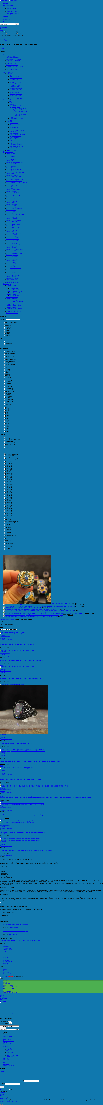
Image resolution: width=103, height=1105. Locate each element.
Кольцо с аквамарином (16, 88)
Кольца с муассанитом (12, 228)
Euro (6, 983)
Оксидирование (10, 438)
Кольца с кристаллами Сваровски (15, 213)
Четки (7, 526)
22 (7, 426)
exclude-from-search (11, 324)
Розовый (8, 402)
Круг (7, 362)
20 (7, 420)
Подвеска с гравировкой (19, 114)
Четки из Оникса (11, 294)
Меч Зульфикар (14, 131)
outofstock (8, 327)
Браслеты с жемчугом (16, 76)
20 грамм (8, 478)
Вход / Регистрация (8, 1065)
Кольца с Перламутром (12, 239)
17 (7, 410)
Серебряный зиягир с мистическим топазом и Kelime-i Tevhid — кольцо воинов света (30, 761)
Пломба (8, 524)
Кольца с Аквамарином (12, 192)
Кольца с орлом (10, 231)
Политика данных (8, 961)
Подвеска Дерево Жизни (19, 108)
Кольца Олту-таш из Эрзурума (14, 179)
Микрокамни (9, 545)
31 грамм (8, 495)
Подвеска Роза (17, 112)
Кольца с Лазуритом (12, 217)
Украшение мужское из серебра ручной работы (44, 609)
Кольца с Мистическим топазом (15, 226)
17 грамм (8, 473)
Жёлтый (8, 393)
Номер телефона (4, 1023)
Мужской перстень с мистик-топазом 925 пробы (17, 644)
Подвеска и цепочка (15, 136)
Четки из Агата (10, 286)
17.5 (7, 412)
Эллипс (8, 374)
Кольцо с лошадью (15, 199)
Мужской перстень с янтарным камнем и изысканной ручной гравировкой (64, 613)
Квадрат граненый (11, 358)
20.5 (7, 421)
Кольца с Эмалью (11, 260)
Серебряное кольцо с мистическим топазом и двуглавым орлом (22, 833)
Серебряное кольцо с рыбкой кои (32, 607)
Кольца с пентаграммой (12, 236)
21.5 (7, 425)
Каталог (5, 969)
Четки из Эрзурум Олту (12, 304)
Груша (7, 371)
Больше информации (6, 1101)
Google (2, 1094)
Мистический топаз (15, 105)
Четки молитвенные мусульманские (16, 310)
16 (6, 407)
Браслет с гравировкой (12, 57)
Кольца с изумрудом (15, 82)
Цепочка (8, 529)
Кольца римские (10, 188)
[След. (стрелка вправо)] (2, 1104)
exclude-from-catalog (11, 322)
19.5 (7, 418)
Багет (7, 367)
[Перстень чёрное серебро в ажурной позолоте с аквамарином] (16, 615)
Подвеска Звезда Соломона (17, 134)
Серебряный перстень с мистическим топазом (16, 743)
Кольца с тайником (11, 256)
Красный (8, 385)
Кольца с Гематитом (11, 201)
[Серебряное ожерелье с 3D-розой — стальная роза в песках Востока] (22, 612)
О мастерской (7, 973)
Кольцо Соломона (11, 276)
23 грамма (8, 482)
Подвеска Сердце (17, 115)
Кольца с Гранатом (11, 204)
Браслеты (5, 54)
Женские (8, 101)
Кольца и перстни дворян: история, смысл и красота (15, 924)
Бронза (7, 548)
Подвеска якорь (14, 149)
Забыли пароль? (4, 1089)
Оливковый (9, 399)
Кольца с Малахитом (12, 221)
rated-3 (7, 332)
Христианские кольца (12, 278)
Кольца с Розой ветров (12, 246)
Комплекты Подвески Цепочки (11, 99)
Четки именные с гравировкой (14, 308)
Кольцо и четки (14, 128)
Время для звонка (5, 1024)
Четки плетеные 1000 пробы (14, 311)
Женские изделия (8, 72)
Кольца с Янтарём (11, 262)
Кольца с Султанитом (12, 255)
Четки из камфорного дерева (14, 291)
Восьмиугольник (10, 366)
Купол (7, 369)
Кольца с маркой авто (12, 223)
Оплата (5, 958)
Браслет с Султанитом (16, 75)
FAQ (4, 951)
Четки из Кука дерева (15, 292)
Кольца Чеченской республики (14, 273)
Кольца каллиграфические (13, 169)
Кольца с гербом (10, 202)
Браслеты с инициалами (13, 60)
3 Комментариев (13, 927)
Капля (7, 372)
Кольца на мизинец (11, 178)
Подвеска (8, 532)
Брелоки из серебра (15, 124)
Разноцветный (10, 388)
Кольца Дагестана (11, 163)
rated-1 (7, 329)
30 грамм (8, 494)
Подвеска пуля (14, 143)
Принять (14, 1101)
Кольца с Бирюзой (11, 197)
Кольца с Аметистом (12, 194)
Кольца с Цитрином (11, 259)
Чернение (9, 446)
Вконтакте (3, 1095)
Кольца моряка (10, 173)
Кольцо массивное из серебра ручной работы (42, 616)
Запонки (8, 534)
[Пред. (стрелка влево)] (0, 1104)
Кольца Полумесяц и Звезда (14, 186)
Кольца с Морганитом (12, 227)
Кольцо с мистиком (15, 91)
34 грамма (8, 500)
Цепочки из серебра (11, 150)
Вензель (8, 457)
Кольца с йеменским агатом (14, 208)
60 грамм (8, 510)
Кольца (8, 81)
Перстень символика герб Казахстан (62, 603)
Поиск (17, 24)
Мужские (9, 121)
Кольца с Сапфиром (11, 250)
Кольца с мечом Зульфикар (13, 224)
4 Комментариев (13, 934)
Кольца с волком (11, 198)
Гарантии (5, 963)
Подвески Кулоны (15, 107)
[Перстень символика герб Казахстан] (27, 603)
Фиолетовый (9, 404)
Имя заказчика (4, 1021)
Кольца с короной (11, 211)
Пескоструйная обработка (13, 439)
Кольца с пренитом (11, 243)
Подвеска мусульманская (20, 111)
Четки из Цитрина (18, 301)
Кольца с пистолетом (12, 242)
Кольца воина (10, 160)
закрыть (2, 48)
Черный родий (10, 444)
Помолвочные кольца (9, 281)
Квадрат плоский (10, 359)
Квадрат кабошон (10, 356)
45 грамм (8, 505)
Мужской (8, 343)
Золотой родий (10, 442)
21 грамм (8, 479)
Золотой (8, 394)
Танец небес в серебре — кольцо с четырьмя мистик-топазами (21, 779)
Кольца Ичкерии (11, 166)
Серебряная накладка (11, 459)
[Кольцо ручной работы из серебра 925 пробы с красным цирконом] (20, 606)
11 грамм (8, 463)
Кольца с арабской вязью (13, 195)
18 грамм (8, 474)
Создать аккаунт (15, 1097)
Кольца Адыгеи (10, 155)
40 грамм (8, 503)
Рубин (11, 117)
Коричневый (9, 391)
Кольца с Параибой (11, 234)
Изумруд (12, 104)
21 (7, 423)
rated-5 (7, 335)
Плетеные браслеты (11, 69)
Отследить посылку (8, 949)
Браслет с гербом (11, 56)
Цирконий (12, 120)
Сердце (8, 377)
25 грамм (8, 486)
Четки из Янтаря (11, 307)
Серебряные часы (14, 79)
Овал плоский (9, 354)
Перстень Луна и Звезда (16, 98)
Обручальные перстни (12, 282)
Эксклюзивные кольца (12, 279)
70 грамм (8, 513)
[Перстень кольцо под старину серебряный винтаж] (25, 604)
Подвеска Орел (14, 140)
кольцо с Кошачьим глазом (17, 130)
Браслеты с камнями (12, 62)
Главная (2, 619)
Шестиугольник (10, 364)
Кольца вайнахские (11, 159)
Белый (7, 398)
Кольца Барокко (10, 156)
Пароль (2, 1083)
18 (7, 413)
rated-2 (7, 330)
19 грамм (8, 476)
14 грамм (8, 468)
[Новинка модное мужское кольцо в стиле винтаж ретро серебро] (21, 610)
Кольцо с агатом (14, 86)
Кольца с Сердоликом (12, 252)
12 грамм (8, 465)
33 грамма (8, 499)
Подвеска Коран (14, 137)
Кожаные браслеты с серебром (14, 66)
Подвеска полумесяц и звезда (18, 141)
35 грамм (8, 502)
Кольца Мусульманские (12, 175)
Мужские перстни (8, 152)
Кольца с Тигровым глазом (13, 257)
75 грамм (8, 515)
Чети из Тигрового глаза (13, 285)
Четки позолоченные (12, 313)
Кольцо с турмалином (16, 94)
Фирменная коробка (11, 521)
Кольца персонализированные (14, 184)
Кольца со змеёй (10, 266)
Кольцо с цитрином (15, 96)
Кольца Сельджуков (11, 265)
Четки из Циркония (11, 302)
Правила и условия (8, 960)
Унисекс (8, 345)
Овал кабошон (10, 351)
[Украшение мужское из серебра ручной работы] (17, 609)
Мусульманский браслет (13, 67)
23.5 (7, 431)
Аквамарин (13, 102)
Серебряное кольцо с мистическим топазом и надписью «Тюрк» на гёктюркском (28, 815)
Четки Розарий (7, 284)
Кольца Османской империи (14, 181)
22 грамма (8, 481)
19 (7, 417)
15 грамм (8, 470)
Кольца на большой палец (13, 176)
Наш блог (6, 946)
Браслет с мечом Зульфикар (13, 59)
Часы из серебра (10, 70)
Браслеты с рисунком (12, 65)
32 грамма (8, 497)
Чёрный (8, 380)
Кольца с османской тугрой (13, 233)
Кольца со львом (11, 269)
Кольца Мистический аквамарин (15, 172)
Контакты (6, 972)
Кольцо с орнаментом (16, 92)
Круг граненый (10, 361)
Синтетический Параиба (16, 118)
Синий (8, 381)
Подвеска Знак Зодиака (19, 110)
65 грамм (8, 511)
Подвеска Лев (13, 139)
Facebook (2, 1092)
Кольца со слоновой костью (14, 271)
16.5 (7, 409)
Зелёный (8, 386)
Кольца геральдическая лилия (14, 162)
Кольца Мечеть (10, 170)
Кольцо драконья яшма (12, 275)
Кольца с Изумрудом (12, 207)
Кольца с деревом (11, 205)
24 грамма (8, 484)
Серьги (8, 527)
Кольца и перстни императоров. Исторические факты (15, 931)
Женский (8, 341)
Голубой (8, 383)
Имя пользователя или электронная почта (12, 1080)
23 (7, 430)
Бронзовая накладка (11, 454)
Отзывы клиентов (8, 971)
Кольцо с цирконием (15, 95)
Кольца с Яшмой (11, 263)
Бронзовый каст (10, 455)
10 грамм (8, 461)
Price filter (2, 319)
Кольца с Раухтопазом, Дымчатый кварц (17, 244)
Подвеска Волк (14, 133)
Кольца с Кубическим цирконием (15, 214)
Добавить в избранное (6, 639)
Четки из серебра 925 (12, 298)
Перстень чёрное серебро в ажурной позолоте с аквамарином (46, 615)
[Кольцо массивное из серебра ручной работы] (16, 616)
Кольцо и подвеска (15, 126)
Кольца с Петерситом (12, 240)
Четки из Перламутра (12, 297)
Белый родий (9, 441)
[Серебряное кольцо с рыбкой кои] (13, 607)
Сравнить (2, 638)
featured (8, 325)
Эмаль (7, 447)
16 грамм (8, 471)
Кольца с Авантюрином (13, 189)
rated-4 (7, 333)
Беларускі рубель (10, 992)
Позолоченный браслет (16, 78)
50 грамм (8, 507)
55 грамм (8, 508)
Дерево (8, 540)
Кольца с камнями (11, 210)
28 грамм (8, 491)
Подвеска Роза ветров (16, 144)
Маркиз (8, 375)
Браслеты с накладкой (12, 63)
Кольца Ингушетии (11, 165)
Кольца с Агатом (11, 191)
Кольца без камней (11, 157)
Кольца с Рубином (15, 85)
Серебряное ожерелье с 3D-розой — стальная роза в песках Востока (61, 612)
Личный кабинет (8, 948)
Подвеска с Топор (14, 147)
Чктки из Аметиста (15, 288)
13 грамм (8, 466)
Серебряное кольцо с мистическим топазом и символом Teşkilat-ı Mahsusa (26, 850)
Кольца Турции (10, 272)
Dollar (6, 980)
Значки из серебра (10, 535)
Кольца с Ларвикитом (12, 218)
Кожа (7, 549)
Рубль (7, 982)
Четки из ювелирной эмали (13, 305)
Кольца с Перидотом (12, 237)
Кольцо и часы (14, 127)
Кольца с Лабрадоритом (13, 215)
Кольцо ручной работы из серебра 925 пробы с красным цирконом (56, 606)
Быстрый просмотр (5, 636)
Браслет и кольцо (14, 123)
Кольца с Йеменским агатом (17, 83)
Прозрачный (9, 396)
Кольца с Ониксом (11, 230)
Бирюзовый (9, 390)
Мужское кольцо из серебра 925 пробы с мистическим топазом (22, 660)
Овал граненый (10, 353)
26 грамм (8, 487)
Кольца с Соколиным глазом (14, 253)
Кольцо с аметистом (15, 89)
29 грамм (8, 492)
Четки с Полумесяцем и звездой (18, 300)
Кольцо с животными (15, 268)
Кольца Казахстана (11, 168)
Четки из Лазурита (15, 295)
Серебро (8, 541)
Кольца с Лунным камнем (13, 220)
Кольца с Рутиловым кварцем (14, 249)
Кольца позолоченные (12, 185)
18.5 (7, 415)
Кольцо (8, 519)
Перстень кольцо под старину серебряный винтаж (61, 604)
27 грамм (8, 489)
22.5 (7, 428)
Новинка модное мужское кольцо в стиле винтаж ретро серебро (56, 610)
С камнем (9, 543)
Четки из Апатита (18, 289)
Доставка (5, 957)
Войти (2, 1086)
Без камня (8, 546)
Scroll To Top (3, 1098)
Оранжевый (9, 401)
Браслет (8, 530)
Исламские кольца (11, 153)
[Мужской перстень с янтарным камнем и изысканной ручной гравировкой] (23, 613)
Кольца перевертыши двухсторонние (16, 182)
